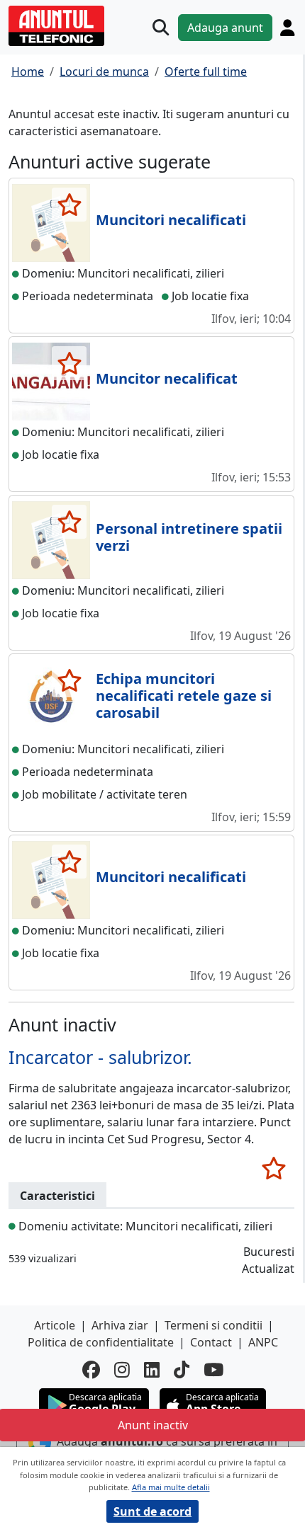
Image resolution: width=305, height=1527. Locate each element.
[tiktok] (181, 1369)
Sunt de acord (152, 1511)
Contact (211, 1342)
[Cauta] (160, 27)
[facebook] (91, 1369)
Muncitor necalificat (167, 378)
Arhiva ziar (120, 1325)
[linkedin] (152, 1369)
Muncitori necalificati (171, 219)
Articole (54, 1325)
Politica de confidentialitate (101, 1342)
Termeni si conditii (213, 1325)
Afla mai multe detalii (171, 1487)
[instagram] (122, 1369)
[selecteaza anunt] (69, 205)
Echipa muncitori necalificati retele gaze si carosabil (184, 695)
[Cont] (287, 27)
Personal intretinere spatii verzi (189, 537)
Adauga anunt (225, 27)
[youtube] (213, 1369)
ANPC (263, 1342)
